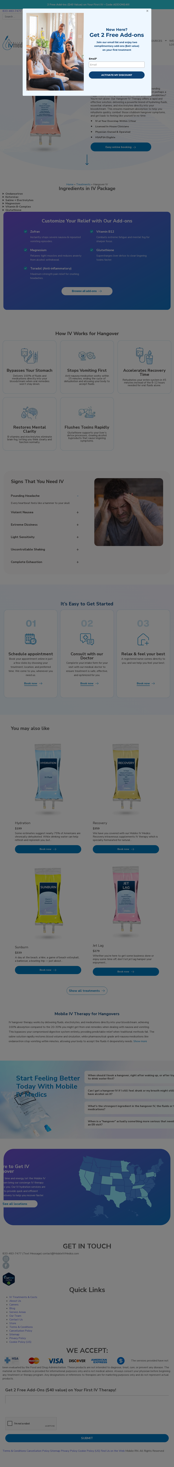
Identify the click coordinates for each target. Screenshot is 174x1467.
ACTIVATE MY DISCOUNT (116, 75)
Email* (93, 58)
